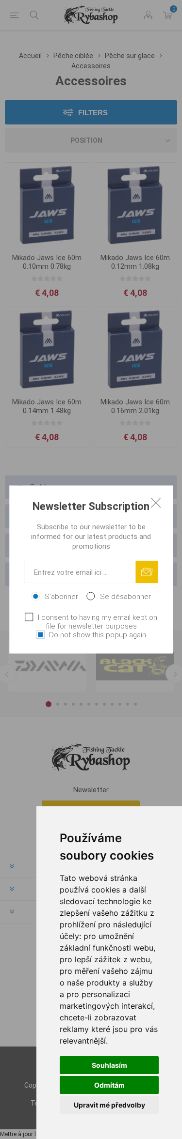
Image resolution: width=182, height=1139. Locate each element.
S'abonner (61, 596)
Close (156, 503)
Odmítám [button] (109, 1085)
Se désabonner (125, 596)
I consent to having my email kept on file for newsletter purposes (97, 622)
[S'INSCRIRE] (146, 572)
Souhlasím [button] (109, 1065)
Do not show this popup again (97, 635)
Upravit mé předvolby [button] (109, 1105)
